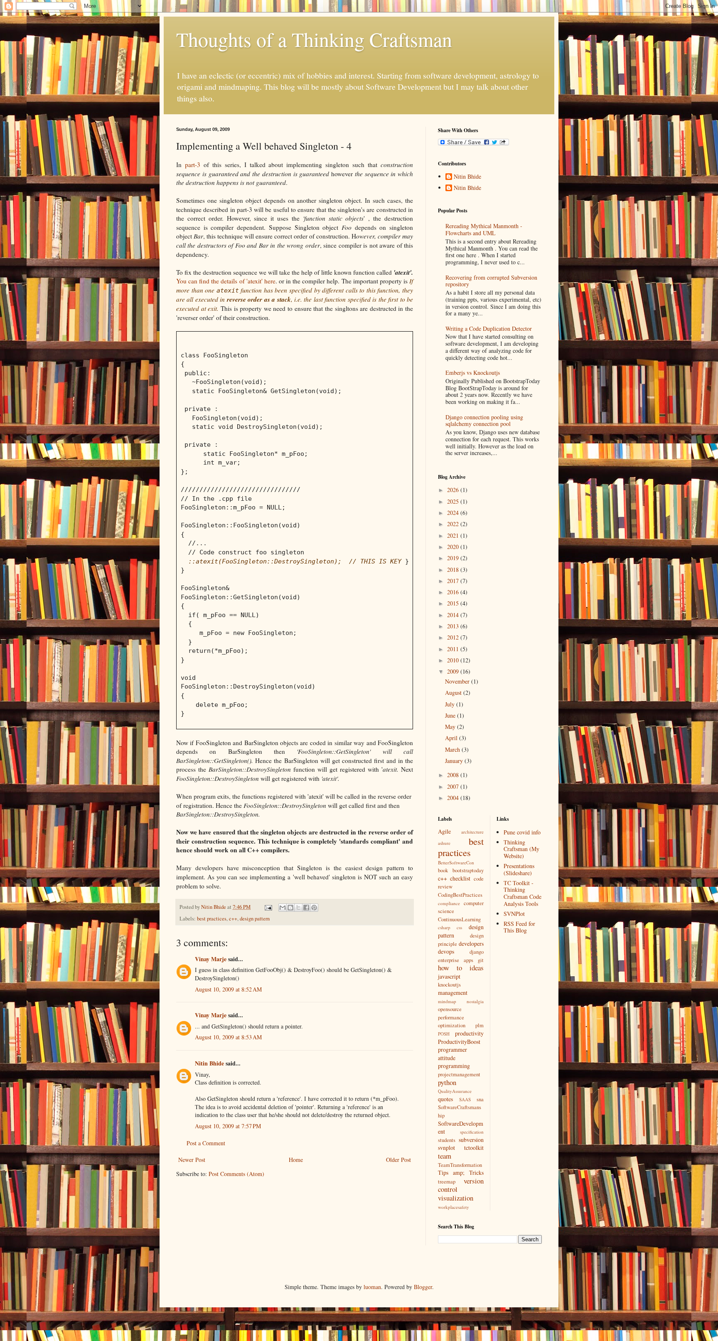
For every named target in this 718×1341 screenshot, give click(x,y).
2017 (453, 581)
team (444, 1156)
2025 (453, 501)
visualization (455, 1198)
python (447, 1082)
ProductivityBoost (459, 1042)
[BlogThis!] (290, 907)
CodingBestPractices (460, 894)
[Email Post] (267, 906)
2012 (453, 637)
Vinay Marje (210, 959)
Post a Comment (206, 1143)
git (481, 960)
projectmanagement (459, 1074)
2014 (453, 615)
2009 (453, 671)
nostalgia (475, 1001)
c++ (233, 918)
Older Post (398, 1160)
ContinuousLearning (459, 919)
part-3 (192, 164)
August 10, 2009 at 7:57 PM (228, 1126)
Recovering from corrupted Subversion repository (491, 280)
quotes (445, 1099)
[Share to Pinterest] (314, 907)
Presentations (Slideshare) (519, 869)
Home (296, 1160)
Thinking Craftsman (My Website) (521, 849)
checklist (460, 878)
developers (471, 943)
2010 (453, 660)
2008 (453, 775)
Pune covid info (522, 832)
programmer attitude (452, 1054)
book (443, 870)
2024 (453, 513)
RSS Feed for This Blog (519, 927)
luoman (372, 1287)
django (477, 951)
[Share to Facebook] (306, 907)
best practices (211, 918)
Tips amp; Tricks (461, 1172)
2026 (453, 490)
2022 (453, 524)
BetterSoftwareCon (456, 862)
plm (479, 1025)
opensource (450, 1009)
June (451, 715)
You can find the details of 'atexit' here (225, 281)
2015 (453, 603)
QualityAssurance (455, 1091)
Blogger (423, 1287)
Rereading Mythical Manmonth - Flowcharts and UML (483, 229)
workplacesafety (453, 1207)
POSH (444, 1034)
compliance (449, 903)
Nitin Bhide (209, 1063)
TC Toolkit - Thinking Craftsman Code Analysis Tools (522, 893)
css (459, 927)
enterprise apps (455, 960)
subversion (471, 1140)
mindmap (447, 1001)
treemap (446, 1181)
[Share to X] (298, 907)
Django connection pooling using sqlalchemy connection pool (484, 420)
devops (446, 951)
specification (472, 1132)
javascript (449, 976)
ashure (444, 843)
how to (450, 967)
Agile (444, 831)
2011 (453, 649)
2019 (453, 558)
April (452, 738)
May (451, 727)
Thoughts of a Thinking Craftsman (314, 39)
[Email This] (282, 907)
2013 (453, 626)
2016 (453, 592)
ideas (477, 967)
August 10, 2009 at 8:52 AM (228, 989)
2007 (453, 786)
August (454, 692)
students (446, 1140)
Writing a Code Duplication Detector (488, 328)
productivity (469, 1033)
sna (480, 1099)
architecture (472, 832)
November (458, 681)
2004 (453, 798)
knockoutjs (449, 984)
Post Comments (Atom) (236, 1174)
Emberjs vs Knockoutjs (472, 372)
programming (454, 1066)
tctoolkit (474, 1148)
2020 (453, 547)
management (452, 993)
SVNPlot (514, 914)
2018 (453, 569)
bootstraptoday (468, 870)
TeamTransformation (460, 1165)
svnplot (446, 1148)
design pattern (255, 918)
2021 (453, 535)
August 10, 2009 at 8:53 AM (228, 1037)
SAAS (465, 1099)
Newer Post (191, 1160)
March (453, 749)
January (455, 761)
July (450, 704)
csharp (444, 927)
